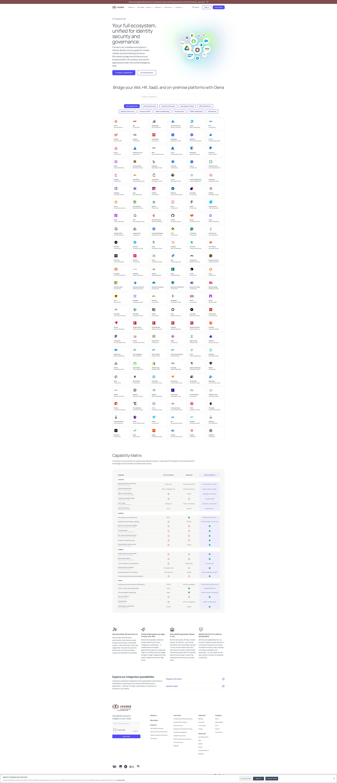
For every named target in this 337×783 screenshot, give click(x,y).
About (217, 719)
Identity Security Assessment (158, 732)
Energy (200, 729)
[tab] (132, 106)
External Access (178, 725)
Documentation (146, 73)
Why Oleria (154, 720)
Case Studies (219, 722)
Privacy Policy (121, 780)
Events (200, 747)
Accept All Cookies (271, 778)
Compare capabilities (123, 73)
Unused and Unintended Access (183, 719)
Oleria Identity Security (156, 728)
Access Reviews (178, 742)
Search (196, 7)
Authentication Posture (180, 722)
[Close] (334, 778)
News (216, 725)
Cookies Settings (246, 778)
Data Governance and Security (182, 739)
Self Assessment (203, 737)
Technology (201, 725)
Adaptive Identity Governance (159, 735)
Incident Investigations (180, 732)
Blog (199, 740)
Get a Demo (153, 738)
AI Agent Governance (180, 735)
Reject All (258, 778)
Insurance (201, 722)
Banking (200, 719)
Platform (153, 715)
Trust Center (219, 732)
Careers (217, 729)
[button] (132, 7)
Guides (200, 744)
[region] (168, 778)
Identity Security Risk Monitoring (183, 729)
